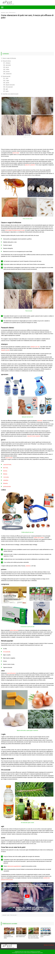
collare (6, 69)
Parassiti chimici (6, 61)
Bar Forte (5, 467)
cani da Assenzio (11, 673)
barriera (5, 471)
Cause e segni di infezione (8, 58)
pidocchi (27, 165)
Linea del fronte (31, 436)
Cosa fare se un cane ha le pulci (9, 94)
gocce (6, 67)
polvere (6, 71)
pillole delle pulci (14, 630)
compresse (7, 73)
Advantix (5, 483)
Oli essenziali (8, 87)
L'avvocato (6, 477)
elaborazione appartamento (14, 866)
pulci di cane (16, 152)
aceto (6, 91)
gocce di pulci (9, 457)
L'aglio (6, 80)
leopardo (3, 350)
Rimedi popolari (5, 76)
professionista (7, 486)
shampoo (6, 63)
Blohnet (5, 474)
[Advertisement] (27, 29)
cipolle (6, 82)
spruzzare (7, 65)
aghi (5, 89)
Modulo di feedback (49, 945)
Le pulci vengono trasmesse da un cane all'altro (8, 936)
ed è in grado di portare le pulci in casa (14, 230)
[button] (2, 116)
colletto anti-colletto (39, 537)
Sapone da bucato (9, 84)
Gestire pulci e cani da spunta (44, 936)
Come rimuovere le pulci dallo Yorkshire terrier (21, 936)
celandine (5, 480)
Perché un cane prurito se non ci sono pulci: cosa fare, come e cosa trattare (33, 936)
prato (8, 350)
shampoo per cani (35, 346)
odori (5, 78)
